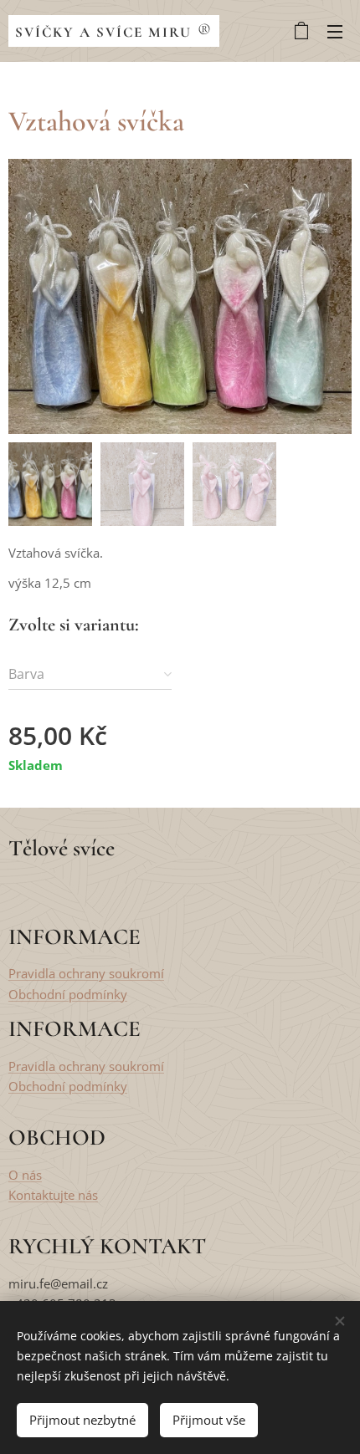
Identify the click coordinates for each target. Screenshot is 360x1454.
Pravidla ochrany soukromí (86, 973)
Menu (335, 31)
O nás (25, 1174)
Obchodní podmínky (67, 994)
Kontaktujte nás (53, 1194)
